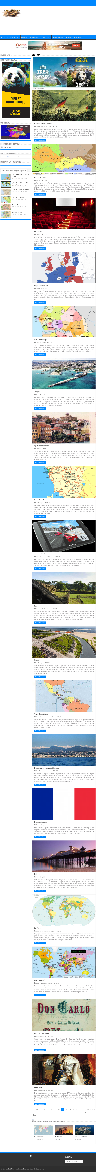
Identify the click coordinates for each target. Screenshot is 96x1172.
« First (35, 1110)
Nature (69, 37)
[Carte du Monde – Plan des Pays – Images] (6, 184)
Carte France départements (43, 771)
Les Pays (37, 928)
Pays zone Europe (41, 285)
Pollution (58, 1137)
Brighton (37, 874)
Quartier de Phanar (41, 446)
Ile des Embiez (81, 1137)
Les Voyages (39, 502)
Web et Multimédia (48, 556)
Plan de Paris (16, 205)
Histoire (38, 180)
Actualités (39, 1090)
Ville (37, 394)
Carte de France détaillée (20, 190)
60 (85, 1112)
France (38, 825)
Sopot (36, 660)
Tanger (36, 392)
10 (44, 1110)
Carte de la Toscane (41, 500)
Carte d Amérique (41, 714)
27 (59, 1110)
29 (66, 1110)
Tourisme (34, 37)
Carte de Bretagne (18, 197)
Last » (35, 1115)
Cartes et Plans (50, 717)
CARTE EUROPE (46, 37)
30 (70, 1110)
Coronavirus (39, 1137)
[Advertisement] (60, 22)
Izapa (36, 606)
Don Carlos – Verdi (41, 1033)
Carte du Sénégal (40, 340)
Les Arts (78, 37)
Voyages (25, 37)
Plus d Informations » (40, 140)
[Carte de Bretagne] (6, 199)
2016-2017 (39, 556)
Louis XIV (38, 1087)
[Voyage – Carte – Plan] (11, 12)
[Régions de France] (6, 214)
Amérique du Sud (41, 609)
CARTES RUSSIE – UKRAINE (10, 37)
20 (48, 1110)
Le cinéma (38, 231)
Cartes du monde (58, 37)
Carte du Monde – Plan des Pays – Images (20, 183)
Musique (43, 1036)
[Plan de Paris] (6, 207)
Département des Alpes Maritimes (47, 768)
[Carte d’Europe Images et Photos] (6, 177)
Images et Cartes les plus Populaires (14, 171)
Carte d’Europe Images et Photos (20, 175)
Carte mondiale (40, 980)
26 (55, 1110)
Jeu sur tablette (40, 554)
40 (77, 1110)
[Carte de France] (15, 132)
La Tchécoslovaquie (41, 177)
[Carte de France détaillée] (6, 192)
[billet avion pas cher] (15, 156)
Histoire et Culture (46, 126)
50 (81, 1110)
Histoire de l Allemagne (43, 123)
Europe (38, 126)
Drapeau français (40, 822)
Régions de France (18, 212)
